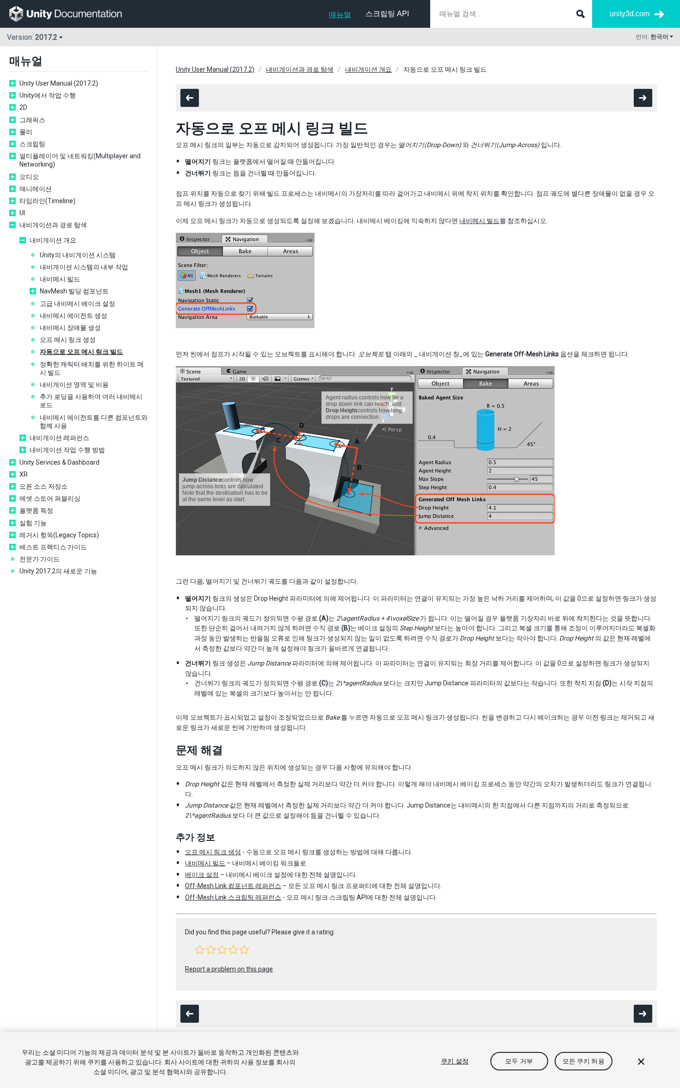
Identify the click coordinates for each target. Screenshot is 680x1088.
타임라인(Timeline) (47, 201)
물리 (25, 132)
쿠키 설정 (455, 1061)
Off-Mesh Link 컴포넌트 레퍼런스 (233, 885)
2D (23, 107)
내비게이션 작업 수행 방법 (67, 450)
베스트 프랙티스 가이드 (53, 547)
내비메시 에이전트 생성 (73, 315)
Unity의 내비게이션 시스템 (78, 255)
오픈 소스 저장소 (43, 486)
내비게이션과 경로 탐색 (53, 225)
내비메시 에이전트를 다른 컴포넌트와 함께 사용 (94, 421)
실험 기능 (33, 523)
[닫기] (641, 1061)
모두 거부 (519, 1061)
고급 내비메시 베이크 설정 (77, 303)
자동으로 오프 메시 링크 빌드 (81, 351)
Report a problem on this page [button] (229, 969)
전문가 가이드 (39, 559)
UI (22, 213)
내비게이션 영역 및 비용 (74, 384)
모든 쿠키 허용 (584, 1061)
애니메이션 (35, 189)
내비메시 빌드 (60, 279)
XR (23, 474)
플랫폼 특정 (36, 510)
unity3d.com (629, 14)
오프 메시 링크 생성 (68, 339)
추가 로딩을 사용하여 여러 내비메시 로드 (91, 401)
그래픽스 (32, 120)
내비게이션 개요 (53, 240)
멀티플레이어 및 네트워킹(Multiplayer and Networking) (80, 160)
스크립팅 (32, 144)
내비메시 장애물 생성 (70, 327)
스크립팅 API (387, 14)
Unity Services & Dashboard (59, 462)
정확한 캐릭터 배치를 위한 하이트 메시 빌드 (92, 368)
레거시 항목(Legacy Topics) (59, 535)
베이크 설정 (202, 874)
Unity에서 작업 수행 (47, 95)
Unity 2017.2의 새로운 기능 (58, 571)
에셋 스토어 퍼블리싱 (49, 498)
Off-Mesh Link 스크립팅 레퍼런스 (233, 897)
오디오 (29, 176)
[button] (199, 949)
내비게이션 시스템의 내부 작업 (84, 267)
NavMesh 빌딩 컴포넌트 (74, 291)
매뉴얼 (340, 15)
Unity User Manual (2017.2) (58, 83)
